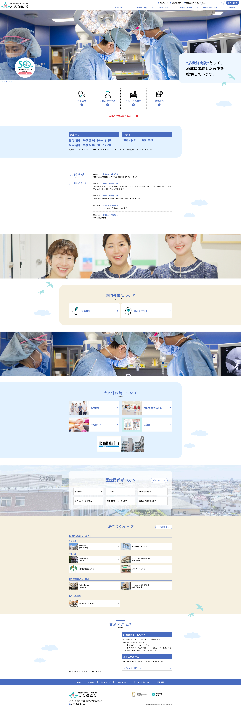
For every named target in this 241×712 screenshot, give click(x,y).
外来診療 (81, 100)
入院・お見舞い (133, 100)
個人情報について (144, 682)
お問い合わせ (232, 3)
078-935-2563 (78, 703)
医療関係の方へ (177, 3)
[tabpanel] (120, 45)
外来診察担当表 (108, 100)
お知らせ (91, 682)
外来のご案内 (142, 7)
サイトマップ (105, 682)
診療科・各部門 (186, 7)
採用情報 (231, 7)
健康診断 (159, 100)
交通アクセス (164, 3)
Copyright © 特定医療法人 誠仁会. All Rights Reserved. (158, 704)
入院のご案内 (163, 7)
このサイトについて (124, 682)
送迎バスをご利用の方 (132, 668)
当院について (120, 7)
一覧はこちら (77, 183)
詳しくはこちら (159, 480)
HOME (79, 682)
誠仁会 (192, 3)
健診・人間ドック (210, 7)
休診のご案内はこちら (120, 116)
